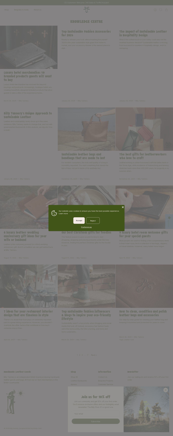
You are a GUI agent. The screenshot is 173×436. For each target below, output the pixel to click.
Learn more (63, 213)
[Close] (122, 207)
